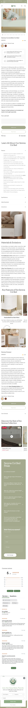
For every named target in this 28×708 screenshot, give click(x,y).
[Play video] (11, 436)
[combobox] (18, 694)
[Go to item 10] (16, 35)
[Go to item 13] (21, 35)
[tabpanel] (13, 634)
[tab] (13, 596)
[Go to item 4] (7, 35)
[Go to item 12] (20, 35)
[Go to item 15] (24, 35)
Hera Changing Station (14, 386)
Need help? (23, 135)
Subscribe (13, 701)
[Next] (25, 1)
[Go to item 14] (23, 35)
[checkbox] (5, 606)
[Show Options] (23, 694)
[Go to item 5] (9, 35)
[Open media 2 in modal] (17, 331)
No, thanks (12, 704)
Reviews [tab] (5, 596)
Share (4, 135)
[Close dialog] (24, 678)
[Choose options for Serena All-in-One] (20, 444)
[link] (11, 305)
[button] (11, 436)
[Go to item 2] (4, 35)
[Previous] (1, 1)
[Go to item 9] (15, 35)
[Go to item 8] (13, 35)
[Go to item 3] (6, 35)
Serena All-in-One (6, 448)
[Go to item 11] (18, 35)
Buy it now (13, 131)
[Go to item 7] (12, 35)
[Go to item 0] (2, 35)
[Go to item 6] (10, 35)
